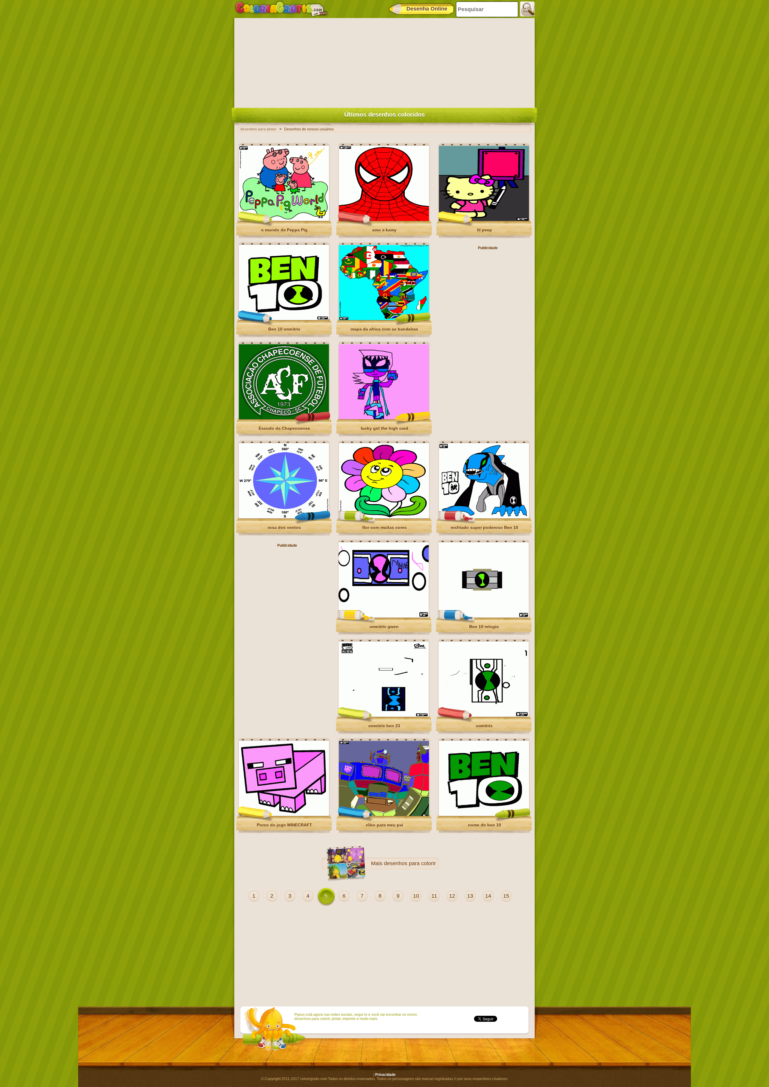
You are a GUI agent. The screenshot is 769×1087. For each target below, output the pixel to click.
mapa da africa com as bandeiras (384, 329)
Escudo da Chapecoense (284, 428)
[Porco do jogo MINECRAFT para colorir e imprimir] (284, 815)
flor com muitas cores (384, 527)
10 (416, 896)
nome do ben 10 (484, 825)
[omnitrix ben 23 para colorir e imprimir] (384, 715)
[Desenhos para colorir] (281, 9)
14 (488, 896)
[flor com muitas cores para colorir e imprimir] (384, 517)
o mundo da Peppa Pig (284, 229)
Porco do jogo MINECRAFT (284, 825)
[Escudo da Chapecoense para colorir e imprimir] (284, 418)
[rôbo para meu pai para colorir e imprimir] (384, 815)
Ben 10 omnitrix (284, 329)
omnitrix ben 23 (384, 725)
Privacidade (385, 1075)
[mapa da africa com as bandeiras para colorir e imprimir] (384, 319)
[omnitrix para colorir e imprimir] (484, 715)
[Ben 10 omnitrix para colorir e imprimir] (284, 319)
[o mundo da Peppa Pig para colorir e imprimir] (284, 220)
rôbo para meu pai (384, 825)
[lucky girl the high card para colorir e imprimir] (384, 418)
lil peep (484, 229)
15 (506, 896)
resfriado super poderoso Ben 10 (484, 527)
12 (452, 896)
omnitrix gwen (384, 626)
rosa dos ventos (284, 527)
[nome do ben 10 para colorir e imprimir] (484, 815)
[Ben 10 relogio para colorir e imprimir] (484, 616)
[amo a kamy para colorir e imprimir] (384, 220)
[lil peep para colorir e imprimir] (484, 220)
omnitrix (484, 725)
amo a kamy (384, 229)
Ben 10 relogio (484, 626)
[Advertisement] (384, 62)
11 (434, 896)
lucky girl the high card (384, 428)
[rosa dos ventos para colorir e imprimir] (284, 517)
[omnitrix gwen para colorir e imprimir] (384, 616)
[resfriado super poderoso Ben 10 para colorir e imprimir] (484, 517)
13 (470, 896)
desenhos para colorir (410, 863)
